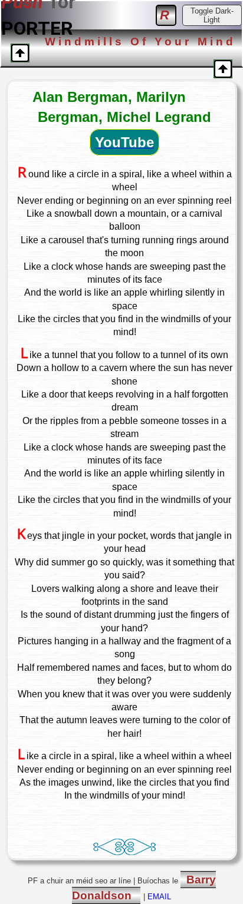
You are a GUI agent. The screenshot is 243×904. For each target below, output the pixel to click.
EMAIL (159, 896)
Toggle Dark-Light (212, 15)
